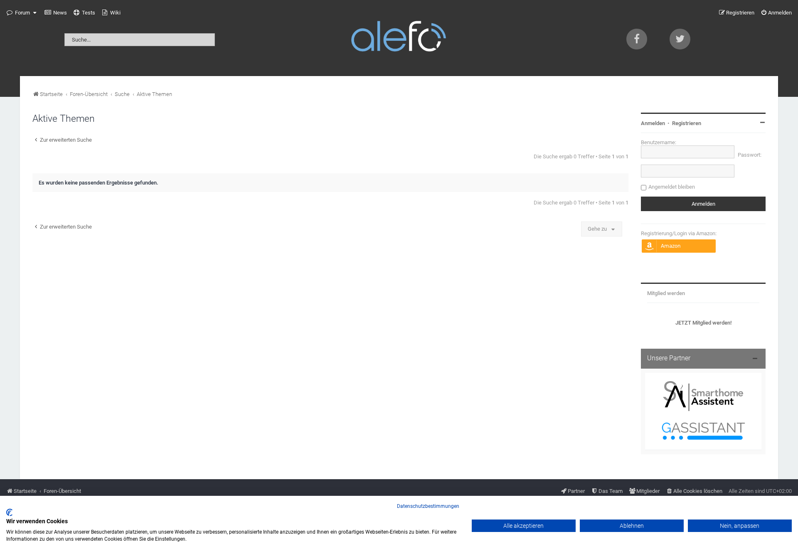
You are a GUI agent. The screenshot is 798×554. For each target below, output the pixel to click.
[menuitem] (55, 13)
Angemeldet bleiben (671, 187)
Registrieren (686, 123)
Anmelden (653, 123)
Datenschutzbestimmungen (428, 506)
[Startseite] (399, 38)
